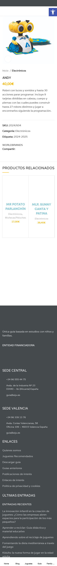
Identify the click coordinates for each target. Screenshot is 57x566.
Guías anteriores (12, 468)
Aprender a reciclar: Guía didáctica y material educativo (24, 529)
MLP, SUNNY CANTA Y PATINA (41, 209)
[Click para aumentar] (8, 59)
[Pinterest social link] (25, 149)
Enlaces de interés (13, 480)
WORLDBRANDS (12, 145)
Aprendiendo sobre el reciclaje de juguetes (28, 537)
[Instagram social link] (11, 3)
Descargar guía (11, 462)
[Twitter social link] (8, 3)
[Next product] (53, 70)
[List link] (28, 379)
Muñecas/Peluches (15, 217)
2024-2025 (21, 136)
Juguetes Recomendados (17, 456)
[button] (53, 12)
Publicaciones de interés (17, 474)
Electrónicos (19, 70)
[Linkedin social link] (29, 149)
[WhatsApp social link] (32, 149)
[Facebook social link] (4, 3)
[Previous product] (46, 70)
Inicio (5, 70)
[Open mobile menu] (4, 11)
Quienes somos (11, 450)
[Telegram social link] (36, 149)
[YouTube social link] (15, 3)
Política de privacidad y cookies (21, 486)
